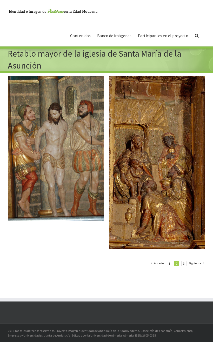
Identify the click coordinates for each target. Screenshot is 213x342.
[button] (197, 35)
